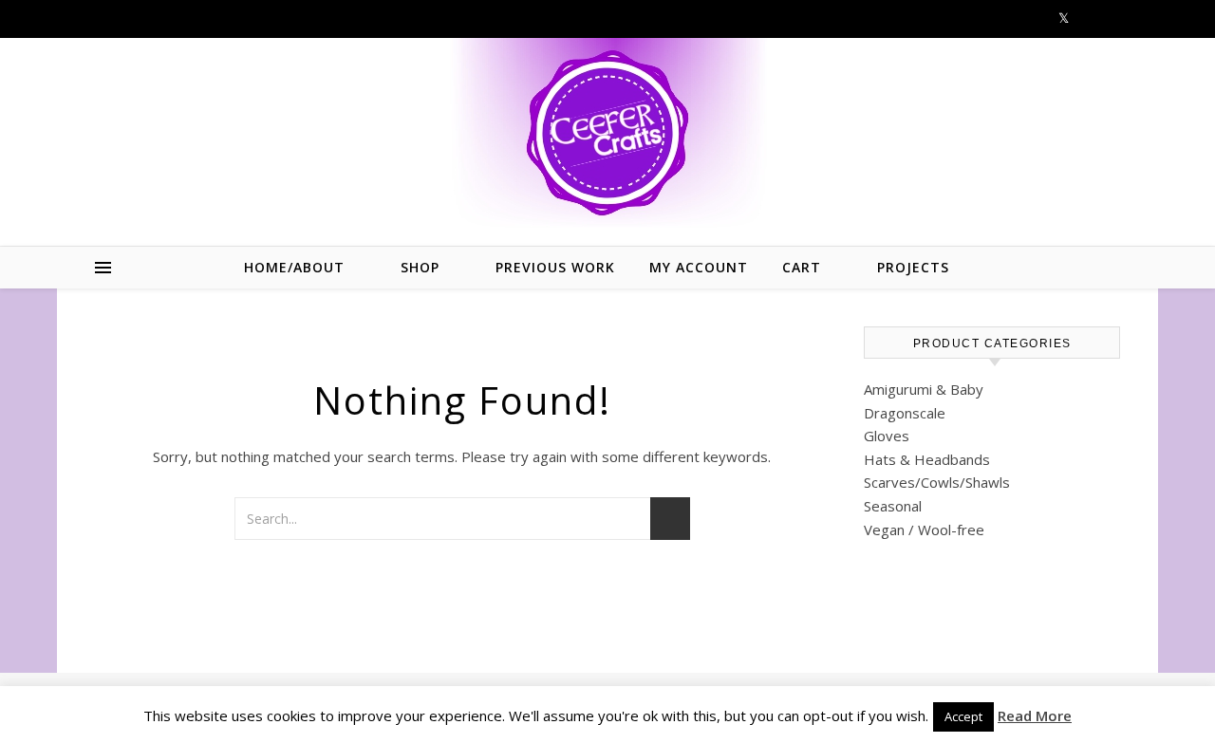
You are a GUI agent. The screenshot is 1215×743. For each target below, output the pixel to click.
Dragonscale (904, 412)
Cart (801, 267)
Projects (913, 267)
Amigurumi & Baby (923, 389)
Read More (1035, 715)
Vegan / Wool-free (924, 529)
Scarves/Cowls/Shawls (937, 482)
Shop (420, 267)
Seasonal (893, 505)
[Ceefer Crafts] (607, 133)
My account (698, 267)
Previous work (555, 267)
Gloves (886, 435)
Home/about (294, 267)
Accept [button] (963, 716)
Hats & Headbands (927, 459)
